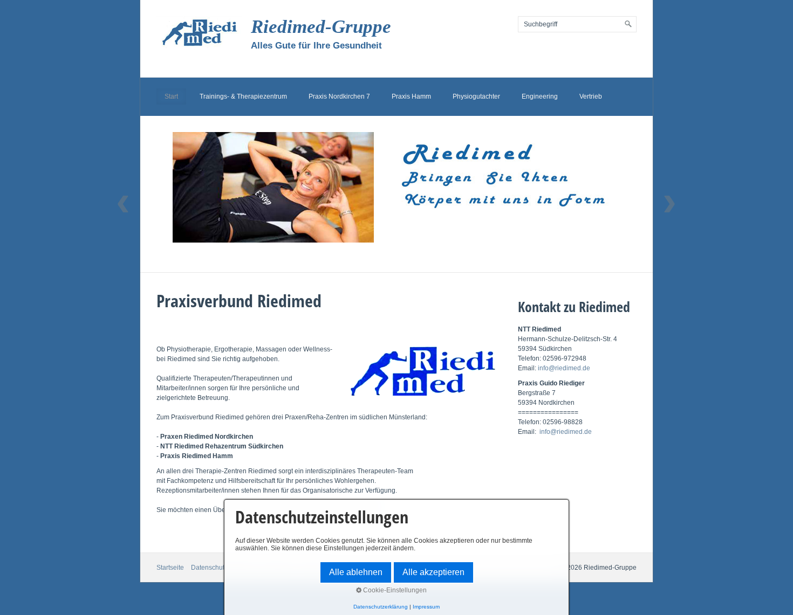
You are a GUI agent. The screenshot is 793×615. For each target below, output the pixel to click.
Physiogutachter (476, 96)
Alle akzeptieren (433, 572)
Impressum (426, 607)
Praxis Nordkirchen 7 (339, 96)
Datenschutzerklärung (380, 607)
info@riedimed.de (564, 368)
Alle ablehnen (355, 572)
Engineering (540, 96)
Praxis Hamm (411, 96)
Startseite (170, 567)
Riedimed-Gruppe (321, 26)
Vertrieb (590, 96)
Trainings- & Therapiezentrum (243, 96)
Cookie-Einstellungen (394, 590)
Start (171, 96)
